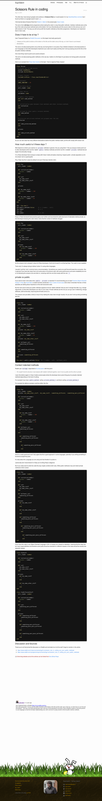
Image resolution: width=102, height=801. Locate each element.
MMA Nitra (18, 790)
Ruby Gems (18, 785)
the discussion (40, 368)
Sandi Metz (29, 282)
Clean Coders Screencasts (56, 282)
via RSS (28, 793)
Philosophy (60, 2)
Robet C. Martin (41, 22)
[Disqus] (51, 679)
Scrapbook (18, 783)
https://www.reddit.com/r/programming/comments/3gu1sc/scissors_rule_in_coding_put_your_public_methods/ (48, 652)
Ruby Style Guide (34, 62)
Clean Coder (60, 22)
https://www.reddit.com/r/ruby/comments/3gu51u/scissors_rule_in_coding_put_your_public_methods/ (46, 650)
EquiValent (19, 2)
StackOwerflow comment (75, 17)
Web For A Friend (79, 2)
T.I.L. (70, 2)
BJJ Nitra (17, 787)
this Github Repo (54, 656)
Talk (66, 2)
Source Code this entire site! (22, 781)
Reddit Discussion (35, 38)
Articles (53, 2)
